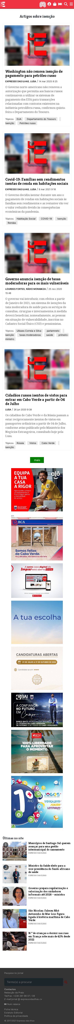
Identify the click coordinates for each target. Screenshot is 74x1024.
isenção (9, 335)
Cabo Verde (48, 443)
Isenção (9, 123)
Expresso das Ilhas (17, 81)
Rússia (20, 443)
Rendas (12, 222)
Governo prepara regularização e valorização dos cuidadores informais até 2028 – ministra (48, 891)
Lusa (33, 81)
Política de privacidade (16, 1016)
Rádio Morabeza (36, 289)
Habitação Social (26, 218)
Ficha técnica (11, 1009)
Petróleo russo (27, 123)
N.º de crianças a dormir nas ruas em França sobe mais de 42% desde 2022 (49, 936)
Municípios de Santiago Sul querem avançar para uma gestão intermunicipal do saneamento (49, 846)
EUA (19, 119)
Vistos (32, 443)
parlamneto (52, 330)
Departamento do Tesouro (41, 119)
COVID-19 (46, 218)
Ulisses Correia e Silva (29, 330)
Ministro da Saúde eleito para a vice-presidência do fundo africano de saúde (49, 869)
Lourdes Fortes (15, 289)
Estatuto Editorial (13, 1012)
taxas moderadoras (30, 335)
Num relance (13, 1004)
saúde (49, 335)
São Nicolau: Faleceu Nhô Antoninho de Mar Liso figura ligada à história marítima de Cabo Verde (49, 915)
